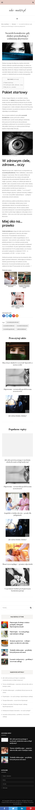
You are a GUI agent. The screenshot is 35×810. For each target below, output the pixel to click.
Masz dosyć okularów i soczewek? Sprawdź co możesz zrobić (17, 364)
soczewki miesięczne (22, 325)
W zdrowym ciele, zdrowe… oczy (13, 85)
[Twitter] (7, 315)
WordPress (18, 804)
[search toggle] (33, 2)
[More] (17, 315)
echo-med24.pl (17, 10)
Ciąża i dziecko (7, 776)
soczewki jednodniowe (12, 322)
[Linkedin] (10, 315)
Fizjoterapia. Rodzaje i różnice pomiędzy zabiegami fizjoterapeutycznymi (19, 624)
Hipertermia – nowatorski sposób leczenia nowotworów (17, 390)
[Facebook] (3, 315)
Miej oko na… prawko (9, 87)
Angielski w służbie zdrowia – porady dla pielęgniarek (17, 514)
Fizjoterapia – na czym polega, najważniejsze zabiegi (18, 696)
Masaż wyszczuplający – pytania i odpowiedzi (18, 564)
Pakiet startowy (8, 82)
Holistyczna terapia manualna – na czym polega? (16, 710)
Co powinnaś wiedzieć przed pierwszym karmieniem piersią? (17, 590)
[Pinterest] (13, 315)
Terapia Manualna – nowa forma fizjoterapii (15, 700)
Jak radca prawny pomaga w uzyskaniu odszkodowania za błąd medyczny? (17, 461)
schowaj (16, 79)
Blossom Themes (23, 802)
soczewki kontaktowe (8, 325)
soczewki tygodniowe (8, 329)
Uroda (4, 784)
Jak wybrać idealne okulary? (17, 416)
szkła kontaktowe (21, 329)
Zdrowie (5, 788)
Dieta (4, 780)
